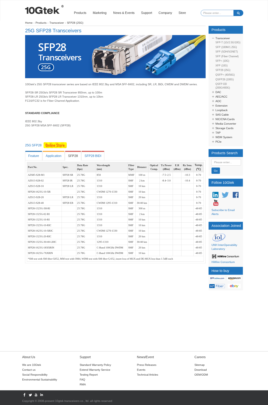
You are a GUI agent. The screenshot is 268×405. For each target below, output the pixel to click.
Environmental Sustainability (39, 379)
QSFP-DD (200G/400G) (222, 85)
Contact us (29, 369)
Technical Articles (147, 374)
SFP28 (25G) (222, 70)
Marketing (100, 12)
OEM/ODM (201, 374)
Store (182, 12)
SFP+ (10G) (222, 60)
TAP (218, 132)
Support (146, 12)
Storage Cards (224, 128)
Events (141, 369)
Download (200, 369)
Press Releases (146, 364)
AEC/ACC (221, 96)
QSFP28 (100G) (224, 79)
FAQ (82, 379)
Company (165, 12)
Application (53, 156)
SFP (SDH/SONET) (226, 51)
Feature (33, 156)
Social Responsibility (34, 374)
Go (216, 170)
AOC (218, 101)
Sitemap (199, 364)
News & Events (124, 12)
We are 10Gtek (31, 364)
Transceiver (222, 38)
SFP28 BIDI (93, 156)
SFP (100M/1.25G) (226, 47)
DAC (218, 92)
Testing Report (89, 374)
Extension (221, 105)
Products (80, 12)
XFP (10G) (221, 65)
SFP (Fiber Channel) (227, 56)
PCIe (218, 141)
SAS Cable (222, 114)
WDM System (223, 137)
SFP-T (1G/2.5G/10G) (227, 42)
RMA (83, 384)
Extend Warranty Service (95, 369)
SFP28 (73, 156)
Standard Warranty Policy (95, 364)
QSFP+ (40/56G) (225, 74)
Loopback (221, 110)
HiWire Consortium (223, 262)
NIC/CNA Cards (225, 119)
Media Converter (225, 123)
